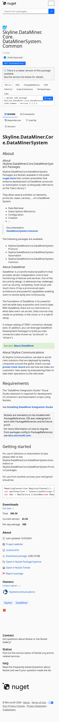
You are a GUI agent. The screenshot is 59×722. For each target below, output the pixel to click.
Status (7, 649)
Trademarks (9, 709)
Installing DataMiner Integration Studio (30, 407)
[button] (48, 99)
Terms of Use (39, 702)
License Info (12, 550)
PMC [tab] (18, 85)
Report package (14, 573)
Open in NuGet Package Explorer (24, 561)
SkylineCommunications (22, 591)
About (26, 702)
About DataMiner (24, 345)
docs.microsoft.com (19, 435)
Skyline (8, 602)
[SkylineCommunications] (5, 591)
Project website (14, 544)
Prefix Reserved (15, 57)
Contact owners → (11, 585)
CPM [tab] (46, 85)
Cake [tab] (6, 93)
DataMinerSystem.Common (22, 231)
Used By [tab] (32, 120)
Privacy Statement (36, 706)
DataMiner (21, 602)
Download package (16, 556)
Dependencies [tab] (14, 120)
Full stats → (8, 508)
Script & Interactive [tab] (25, 89)
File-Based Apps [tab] (43, 89)
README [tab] (11, 114)
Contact (8, 635)
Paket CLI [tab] (8, 89)
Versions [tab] (11, 126)
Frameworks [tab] (28, 114)
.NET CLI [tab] (7, 85)
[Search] (51, 11)
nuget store (9, 178)
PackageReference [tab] (32, 85)
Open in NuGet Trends (18, 567)
